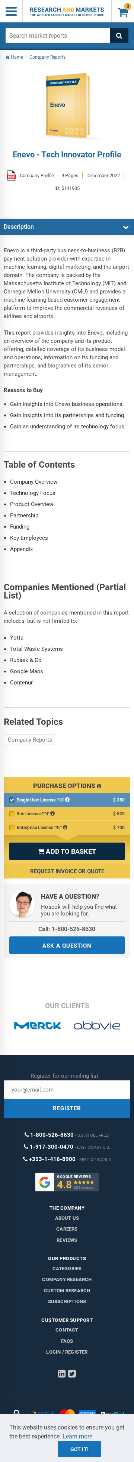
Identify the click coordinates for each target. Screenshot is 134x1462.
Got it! (79, 1449)
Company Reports (30, 739)
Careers (66, 1229)
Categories (67, 1268)
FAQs (67, 1341)
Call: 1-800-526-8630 (66, 929)
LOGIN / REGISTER (66, 1352)
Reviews (67, 1240)
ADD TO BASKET (67, 851)
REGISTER (67, 1108)
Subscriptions (67, 1301)
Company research (67, 1279)
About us (67, 1218)
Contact (66, 1330)
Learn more (77, 1436)
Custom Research (67, 1290)
